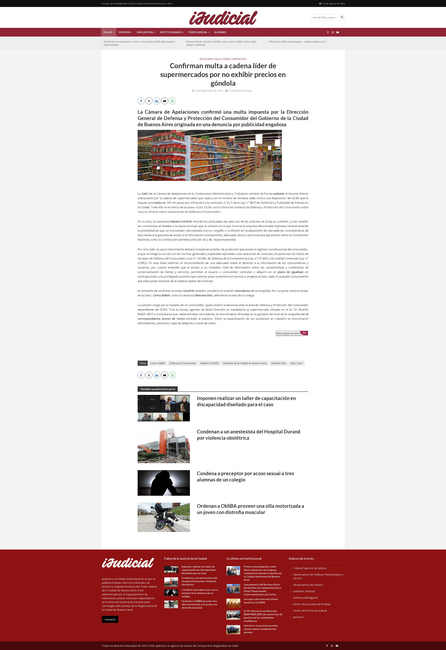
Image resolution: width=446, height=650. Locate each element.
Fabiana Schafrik (209, 363)
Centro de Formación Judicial (310, 610)
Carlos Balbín (157, 363)
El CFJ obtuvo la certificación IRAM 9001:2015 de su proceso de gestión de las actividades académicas (263, 615)
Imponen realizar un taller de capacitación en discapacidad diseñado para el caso (246, 401)
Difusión (124, 32)
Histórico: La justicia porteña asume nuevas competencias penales (261, 629)
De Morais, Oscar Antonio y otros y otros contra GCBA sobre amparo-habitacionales (140, 43)
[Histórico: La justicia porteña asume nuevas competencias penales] (233, 629)
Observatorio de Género (308, 584)
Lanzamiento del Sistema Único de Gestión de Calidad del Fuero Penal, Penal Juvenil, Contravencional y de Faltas (262, 589)
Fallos (107, 32)
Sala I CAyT (296, 363)
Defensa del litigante (305, 597)
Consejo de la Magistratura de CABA (217, 645)
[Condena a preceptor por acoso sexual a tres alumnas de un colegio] (164, 483)
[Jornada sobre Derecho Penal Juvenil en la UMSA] (233, 603)
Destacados (207, 59)
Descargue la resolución (292, 333)
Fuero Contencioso (234, 59)
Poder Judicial (198, 32)
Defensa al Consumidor (182, 363)
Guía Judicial (145, 32)
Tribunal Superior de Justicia (309, 568)
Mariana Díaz (278, 363)
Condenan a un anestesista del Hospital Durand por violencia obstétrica (248, 435)
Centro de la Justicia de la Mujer (312, 604)
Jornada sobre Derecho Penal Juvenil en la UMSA (261, 601)
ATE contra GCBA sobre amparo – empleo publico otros (297, 41)
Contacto (110, 619)
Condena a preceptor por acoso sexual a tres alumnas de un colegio (245, 476)
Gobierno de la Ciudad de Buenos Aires (245, 363)
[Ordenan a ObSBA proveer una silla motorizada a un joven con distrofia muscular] (164, 517)
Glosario (220, 32)
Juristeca (298, 617)
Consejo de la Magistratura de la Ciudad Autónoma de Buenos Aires (137, 3)
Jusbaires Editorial (304, 591)
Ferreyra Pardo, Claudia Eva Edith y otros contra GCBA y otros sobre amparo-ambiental (221, 43)
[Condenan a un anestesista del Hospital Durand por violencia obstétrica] (164, 445)
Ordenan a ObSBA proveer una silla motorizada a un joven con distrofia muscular (250, 509)
